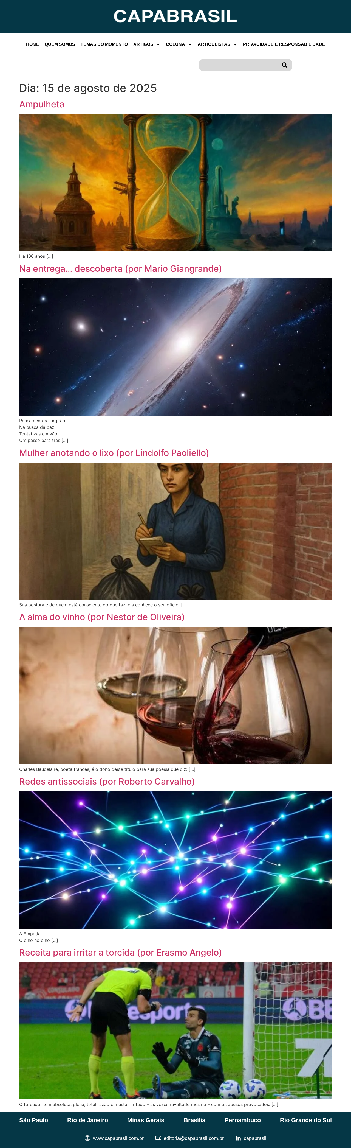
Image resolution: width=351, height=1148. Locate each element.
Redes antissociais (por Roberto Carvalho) (107, 781)
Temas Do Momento (104, 44)
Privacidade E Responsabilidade (284, 44)
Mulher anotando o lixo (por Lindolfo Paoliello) (114, 452)
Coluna (175, 44)
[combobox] (239, 65)
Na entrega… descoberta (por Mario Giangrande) (120, 268)
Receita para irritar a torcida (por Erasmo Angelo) (120, 952)
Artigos (143, 44)
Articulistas (214, 44)
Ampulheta (41, 104)
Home (32, 44)
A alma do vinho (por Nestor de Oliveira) (102, 617)
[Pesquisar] (285, 65)
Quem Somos (60, 44)
